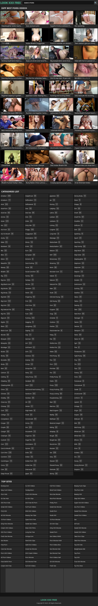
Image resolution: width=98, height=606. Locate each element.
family (29, 276)
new (53, 288)
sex (53, 452)
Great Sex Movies (31, 549)
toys (77, 368)
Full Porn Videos (55, 486)
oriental (54, 318)
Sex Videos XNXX (55, 536)
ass (4, 225)
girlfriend (30, 347)
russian (54, 448)
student (78, 280)
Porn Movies (29, 557)
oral (53, 305)
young (78, 461)
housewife (30, 431)
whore (78, 440)
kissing (54, 204)
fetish (28, 293)
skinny (53, 474)
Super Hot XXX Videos (81, 503)
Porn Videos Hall (55, 557)
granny (29, 360)
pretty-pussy (55, 377)
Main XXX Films (30, 528)
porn (53, 364)
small (77, 213)
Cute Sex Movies (6, 549)
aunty (4, 238)
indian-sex (30, 465)
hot (28, 427)
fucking (29, 318)
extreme (29, 259)
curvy (4, 465)
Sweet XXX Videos (80, 532)
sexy (53, 457)
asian (4, 221)
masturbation (56, 246)
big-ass (5, 280)
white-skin (79, 436)
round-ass (55, 444)
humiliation (30, 444)
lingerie (54, 229)
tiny (77, 360)
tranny (78, 373)
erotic (28, 246)
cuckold (5, 440)
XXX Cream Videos (31, 553)
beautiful (5, 263)
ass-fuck (5, 229)
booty (4, 356)
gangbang (30, 326)
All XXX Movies (6, 515)
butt (4, 368)
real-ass (54, 406)
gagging (29, 322)
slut (77, 208)
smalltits (78, 221)
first (28, 301)
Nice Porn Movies (55, 498)
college (5, 415)
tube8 (77, 389)
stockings (79, 276)
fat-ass (29, 284)
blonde (5, 335)
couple (5, 427)
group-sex (30, 368)
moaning (54, 263)
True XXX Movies (79, 561)
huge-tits (30, 440)
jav (52, 200)
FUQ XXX (4, 511)
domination (30, 238)
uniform (78, 398)
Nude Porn (53, 511)
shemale (54, 469)
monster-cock (56, 272)
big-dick (5, 305)
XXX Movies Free (30, 561)
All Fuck (76, 524)
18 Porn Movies (55, 519)
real (53, 402)
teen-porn (79, 314)
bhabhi (5, 272)
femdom (29, 288)
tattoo (78, 301)
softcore (78, 225)
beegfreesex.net (79, 549)
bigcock (5, 318)
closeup (5, 406)
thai (77, 347)
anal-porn (6, 208)
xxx (77, 457)
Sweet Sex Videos (31, 524)
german (29, 339)
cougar (5, 423)
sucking (78, 288)
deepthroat (30, 196)
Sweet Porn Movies (80, 511)
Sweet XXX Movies (80, 528)
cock (4, 410)
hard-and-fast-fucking (34, 389)
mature (54, 251)
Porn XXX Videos (6, 553)
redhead (54, 419)
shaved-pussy (56, 465)
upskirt (78, 402)
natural (54, 280)
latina (53, 213)
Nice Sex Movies (55, 494)
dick (28, 217)
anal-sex (5, 213)
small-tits (79, 217)
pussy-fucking (56, 389)
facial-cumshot (32, 272)
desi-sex (29, 213)
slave (77, 200)
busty (4, 364)
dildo (28, 221)
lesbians (54, 221)
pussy (53, 385)
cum (4, 444)
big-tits (5, 314)
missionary (55, 259)
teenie (78, 322)
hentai (29, 406)
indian (29, 457)
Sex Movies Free (55, 553)
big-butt (5, 297)
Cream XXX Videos (7, 528)
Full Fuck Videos (30, 507)
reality (53, 415)
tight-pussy (79, 356)
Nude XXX (53, 515)
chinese (5, 394)
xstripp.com (29, 536)
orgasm (54, 309)
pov (52, 373)
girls (28, 351)
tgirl (77, 343)
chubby (5, 398)
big (4, 276)
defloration (30, 200)
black (4, 326)
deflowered (30, 204)
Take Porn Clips (79, 536)
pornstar (54, 368)
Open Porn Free (30, 519)
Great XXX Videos (6, 507)
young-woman (80, 465)
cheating (5, 381)
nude (53, 293)
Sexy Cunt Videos (6, 490)
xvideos (78, 452)
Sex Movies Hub (55, 549)
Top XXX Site (78, 545)
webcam (78, 419)
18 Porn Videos (6, 519)
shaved (54, 461)
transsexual (79, 385)
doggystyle (30, 234)
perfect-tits (55, 347)
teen (77, 309)
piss (53, 360)
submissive (79, 284)
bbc (4, 251)
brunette (5, 360)
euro (28, 251)
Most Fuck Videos (55, 490)
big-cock (6, 301)
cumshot (6, 457)
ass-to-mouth (7, 234)
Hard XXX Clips (30, 540)
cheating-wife (7, 385)
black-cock (6, 330)
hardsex (29, 398)
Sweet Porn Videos (80, 515)
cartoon (5, 373)
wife (77, 444)
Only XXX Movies (55, 528)
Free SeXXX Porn (6, 561)
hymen (29, 448)
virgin (77, 410)
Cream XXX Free (6, 566)
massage (54, 238)
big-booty (6, 293)
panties (54, 326)
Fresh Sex (53, 566)
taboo (77, 297)
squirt (77, 238)
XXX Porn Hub (5, 503)
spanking (78, 234)
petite (53, 351)
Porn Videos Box (55, 545)
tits (77, 364)
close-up (5, 402)
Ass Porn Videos (79, 507)
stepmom (79, 263)
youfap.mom (29, 490)
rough (53, 436)
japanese (54, 196)
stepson (78, 272)
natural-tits (55, 284)
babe (4, 242)
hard (28, 385)
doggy (29, 229)
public (53, 381)
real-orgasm (56, 410)
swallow (78, 293)
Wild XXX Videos (30, 511)
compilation (6, 419)
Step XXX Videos (79, 498)
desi (28, 208)
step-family (79, 246)
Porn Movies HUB (56, 540)
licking (54, 225)
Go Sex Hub (5, 498)
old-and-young (56, 297)
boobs (4, 351)
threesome (79, 351)
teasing (78, 305)
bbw (4, 255)
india (28, 452)
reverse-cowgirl (57, 423)
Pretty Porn (53, 503)
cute (4, 469)
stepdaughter (80, 259)
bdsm (4, 259)
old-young (55, 301)
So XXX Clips (29, 498)
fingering (30, 297)
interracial (30, 469)
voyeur (78, 415)
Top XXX (77, 557)
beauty (5, 267)
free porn (4, 545)
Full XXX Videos (30, 566)
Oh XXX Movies (55, 561)
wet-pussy (79, 427)
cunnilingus (6, 461)
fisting (28, 309)
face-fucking (31, 263)
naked (53, 276)
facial (28, 267)
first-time (30, 305)
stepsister (79, 267)
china (4, 389)
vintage (78, 406)
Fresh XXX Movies (31, 494)
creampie (5, 436)
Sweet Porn (53, 532)
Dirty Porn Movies (7, 524)
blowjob (5, 339)
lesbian (54, 217)
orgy (53, 314)
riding (53, 427)
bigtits (4, 322)
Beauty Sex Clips (30, 515)
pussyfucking (56, 398)
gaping (29, 330)
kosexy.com (5, 486)
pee (52, 339)
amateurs (5, 200)
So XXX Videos (30, 486)
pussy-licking (56, 394)
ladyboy (54, 208)
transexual (79, 381)
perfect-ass (55, 343)
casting (4, 377)
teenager (78, 318)
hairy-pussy (30, 377)
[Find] (95, 2)
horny (29, 423)
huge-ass (30, 436)
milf (53, 255)
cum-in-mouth (7, 448)
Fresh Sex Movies (6, 536)
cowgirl (5, 431)
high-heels (30, 410)
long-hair (54, 234)
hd (27, 402)
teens (77, 335)
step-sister (79, 255)
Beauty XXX (78, 494)
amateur (5, 196)
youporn (78, 469)
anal (4, 204)
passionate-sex (56, 330)
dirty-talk (30, 225)
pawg (53, 335)
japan (28, 474)
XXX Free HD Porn (31, 503)
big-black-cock (7, 284)
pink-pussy (54, 356)
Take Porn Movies (80, 540)
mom (53, 267)
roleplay (54, 431)
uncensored (79, 394)
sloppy (77, 204)
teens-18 (78, 339)
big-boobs (6, 288)
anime (4, 217)
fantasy (29, 280)
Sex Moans (4, 540)
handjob (29, 381)
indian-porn (30, 461)
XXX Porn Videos (6, 532)
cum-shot (6, 452)
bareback (5, 246)
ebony (29, 242)
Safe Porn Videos (30, 545)
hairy (28, 373)
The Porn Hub (78, 490)
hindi (28, 415)
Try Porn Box (78, 566)
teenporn (79, 330)
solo (77, 229)
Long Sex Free (30, 532)
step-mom (79, 251)
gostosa (29, 356)
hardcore (30, 394)
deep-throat (6, 474)
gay (28, 335)
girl (28, 343)
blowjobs (5, 343)
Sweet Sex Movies (56, 507)
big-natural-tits (7, 309)
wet (77, 423)
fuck (28, 314)
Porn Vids (4, 494)
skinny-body (80, 196)
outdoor (54, 322)
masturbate (55, 242)
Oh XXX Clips (54, 524)
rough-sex (55, 440)
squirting (78, 242)
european (30, 255)
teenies (78, 326)
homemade (30, 419)
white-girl (79, 431)
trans (77, 377)
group (29, 364)
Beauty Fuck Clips (80, 486)
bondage (5, 347)
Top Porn (77, 553)
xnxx (77, 448)
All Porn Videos (6, 557)
